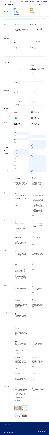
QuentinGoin (35, 299)
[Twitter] (42, 431)
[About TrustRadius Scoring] (14, 24)
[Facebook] (40, 431)
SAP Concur (15, 11)
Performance (5, 144)
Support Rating (6, 147)
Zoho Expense (20, 359)
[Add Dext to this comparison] (26, 112)
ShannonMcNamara (19, 299)
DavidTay (18, 313)
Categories (21, 1)
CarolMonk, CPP (18, 341)
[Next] (44, 65)
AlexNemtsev (18, 357)
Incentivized (32, 73)
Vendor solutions (26, 1)
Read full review (17, 232)
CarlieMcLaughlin (18, 177)
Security (9, 431)
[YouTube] (39, 431)
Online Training (6, 153)
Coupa (23, 361)
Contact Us (21, 428)
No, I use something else (40, 19)
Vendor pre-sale (6, 170)
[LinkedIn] (44, 431)
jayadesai (18, 327)
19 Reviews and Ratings (32, 12)
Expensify (16, 359)
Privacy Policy (12, 431)
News (20, 427)
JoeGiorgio (35, 177)
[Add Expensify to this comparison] (43, 112)
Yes (35, 19)
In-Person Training (6, 150)
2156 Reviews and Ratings (16, 12)
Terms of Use (5, 431)
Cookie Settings (28, 431)
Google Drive (37, 70)
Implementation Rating (7, 156)
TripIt (31, 11)
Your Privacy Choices (17, 431)
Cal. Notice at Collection (23, 431)
